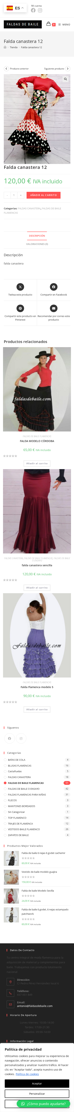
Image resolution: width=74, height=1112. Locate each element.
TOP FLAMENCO (17, 817)
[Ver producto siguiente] (67, 68)
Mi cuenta (36, 5)
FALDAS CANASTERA (29, 208)
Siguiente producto (54, 68)
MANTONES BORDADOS (21, 806)
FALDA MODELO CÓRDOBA (37, 441)
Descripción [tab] (37, 235)
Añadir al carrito (43, 195)
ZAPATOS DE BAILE (18, 835)
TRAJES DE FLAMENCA (20, 823)
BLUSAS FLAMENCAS (19, 765)
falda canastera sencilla (37, 565)
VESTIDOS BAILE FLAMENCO (24, 829)
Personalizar (37, 1093)
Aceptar (37, 1083)
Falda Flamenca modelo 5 (37, 687)
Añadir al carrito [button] (37, 463)
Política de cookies (27, 1074)
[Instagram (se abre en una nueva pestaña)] (40, 10)
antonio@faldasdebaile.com (35, 1006)
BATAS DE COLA (16, 759)
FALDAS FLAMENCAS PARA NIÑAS (27, 794)
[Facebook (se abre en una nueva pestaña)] (34, 10)
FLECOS (12, 800)
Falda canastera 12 (31, 47)
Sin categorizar (16, 812)
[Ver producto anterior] (6, 68)
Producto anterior (19, 68)
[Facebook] (9, 738)
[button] (65, 79)
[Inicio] (5, 47)
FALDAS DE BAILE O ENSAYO (23, 788)
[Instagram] (21, 738)
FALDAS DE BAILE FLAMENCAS (37, 436)
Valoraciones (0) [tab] (37, 244)
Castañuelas (15, 771)
